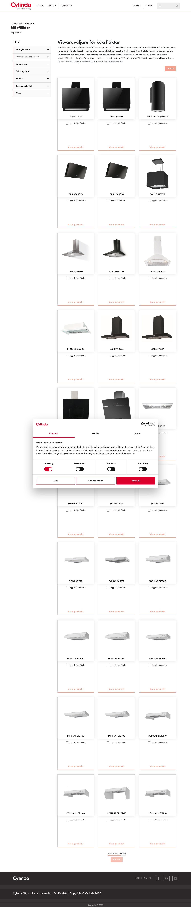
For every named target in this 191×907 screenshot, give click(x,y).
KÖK (39, 6)
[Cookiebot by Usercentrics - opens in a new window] (143, 424)
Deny (55, 481)
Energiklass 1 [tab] (23, 50)
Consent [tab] (53, 433)
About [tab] (137, 433)
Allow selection (95, 481)
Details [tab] (95, 433)
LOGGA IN (150, 6)
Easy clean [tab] (22, 64)
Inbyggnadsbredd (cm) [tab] (28, 57)
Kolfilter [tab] (20, 79)
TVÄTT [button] (51, 6)
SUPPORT (65, 6)
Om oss (136, 6)
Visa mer (117, 859)
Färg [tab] (18, 93)
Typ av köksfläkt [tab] (24, 86)
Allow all (136, 481)
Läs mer (170, 69)
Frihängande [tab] (23, 71)
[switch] (80, 469)
